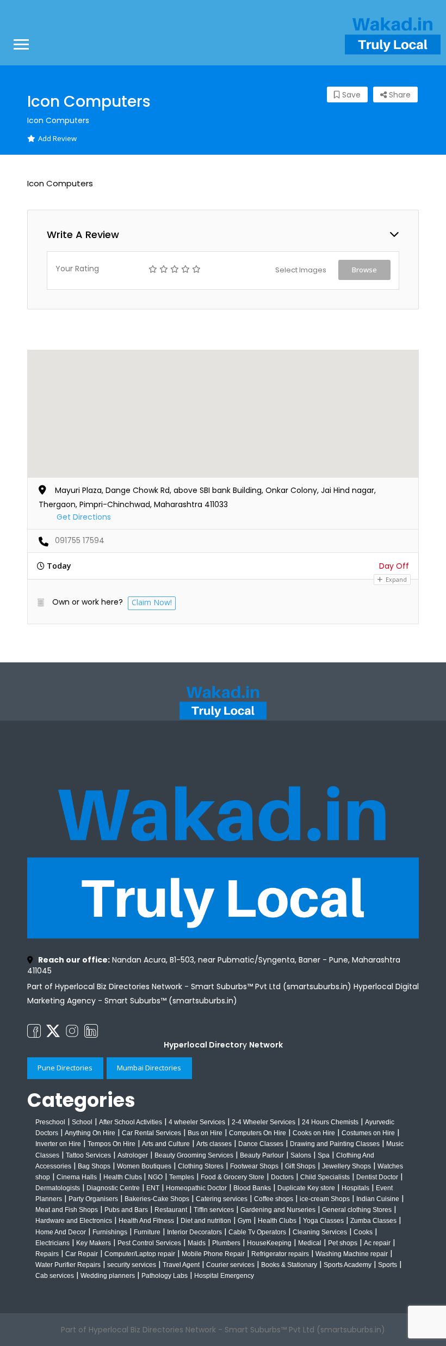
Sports (387, 1265)
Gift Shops (300, 1166)
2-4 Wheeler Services (263, 1122)
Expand (395, 579)
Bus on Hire (205, 1133)
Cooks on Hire (314, 1133)
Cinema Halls (77, 1177)
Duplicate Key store (306, 1188)
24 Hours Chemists (330, 1122)
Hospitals (355, 1188)
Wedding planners (107, 1276)
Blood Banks (252, 1188)
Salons (300, 1155)
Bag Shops (94, 1166)
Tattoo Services (88, 1155)
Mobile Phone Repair (213, 1254)
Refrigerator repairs (280, 1254)
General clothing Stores (357, 1210)
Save (350, 94)
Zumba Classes (373, 1221)
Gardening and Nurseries (277, 1210)
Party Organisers (93, 1199)
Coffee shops (273, 1199)
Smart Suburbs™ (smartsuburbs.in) (170, 1000)
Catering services (221, 1199)
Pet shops (342, 1243)
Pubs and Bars (126, 1210)
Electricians (52, 1243)
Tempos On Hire (111, 1144)
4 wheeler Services (197, 1122)
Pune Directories (65, 1068)
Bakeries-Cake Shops (157, 1199)
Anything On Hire (90, 1133)
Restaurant (170, 1210)
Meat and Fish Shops (66, 1210)
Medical (309, 1243)
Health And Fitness (146, 1221)
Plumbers (226, 1243)
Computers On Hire (257, 1133)
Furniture (147, 1232)
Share (399, 94)
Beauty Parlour (262, 1155)
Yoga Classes (323, 1221)
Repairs (47, 1254)
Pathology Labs (164, 1276)
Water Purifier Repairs (68, 1265)
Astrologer (132, 1155)
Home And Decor (60, 1232)
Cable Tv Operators (257, 1232)
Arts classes (214, 1144)
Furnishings (109, 1232)
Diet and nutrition (206, 1221)
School (82, 1122)
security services (131, 1265)
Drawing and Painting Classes (335, 1144)
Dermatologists (57, 1188)
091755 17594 (79, 540)
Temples (181, 1177)
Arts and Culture (166, 1144)
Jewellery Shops (346, 1166)
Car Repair (81, 1254)
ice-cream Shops (325, 1199)
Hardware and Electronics (73, 1221)
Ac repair (377, 1243)
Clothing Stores (201, 1166)
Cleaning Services (320, 1232)
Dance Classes (260, 1144)
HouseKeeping (269, 1243)
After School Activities (130, 1122)
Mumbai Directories (149, 1068)
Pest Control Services (149, 1243)
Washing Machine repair (351, 1254)
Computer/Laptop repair (139, 1254)
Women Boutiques (144, 1166)
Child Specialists (325, 1177)
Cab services (54, 1276)
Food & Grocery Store (232, 1177)
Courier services (230, 1265)
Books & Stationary (289, 1265)
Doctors (282, 1177)
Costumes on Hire (368, 1133)
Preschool (50, 1122)
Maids (197, 1243)
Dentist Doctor (377, 1177)
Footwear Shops (254, 1166)
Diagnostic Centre (113, 1188)
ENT (152, 1188)
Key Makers (93, 1243)
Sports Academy (347, 1265)
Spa (324, 1155)
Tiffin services (214, 1210)
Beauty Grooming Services (193, 1155)
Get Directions (84, 516)
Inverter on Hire (58, 1144)
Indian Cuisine (377, 1199)
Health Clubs (123, 1177)
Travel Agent (181, 1265)
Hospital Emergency (224, 1276)
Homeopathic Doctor (196, 1188)
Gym (244, 1221)
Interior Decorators (194, 1232)
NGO (155, 1177)
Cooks (363, 1232)
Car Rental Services (151, 1133)
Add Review (57, 138)
